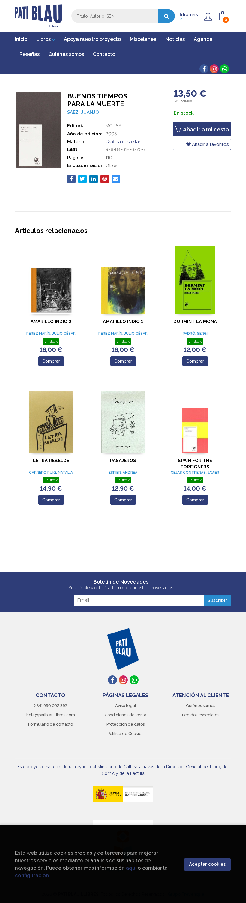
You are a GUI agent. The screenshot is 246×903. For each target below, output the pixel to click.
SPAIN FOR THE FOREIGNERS (195, 464)
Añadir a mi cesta (205, 129)
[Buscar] (166, 16)
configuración (32, 875)
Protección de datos (125, 724)
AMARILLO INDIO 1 (123, 321)
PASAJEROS (123, 460)
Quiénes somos (200, 705)
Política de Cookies (125, 733)
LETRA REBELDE (51, 460)
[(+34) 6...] (224, 68)
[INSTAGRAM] (214, 68)
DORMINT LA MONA (195, 321)
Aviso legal (125, 705)
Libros (44, 39)
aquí (131, 868)
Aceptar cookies (207, 864)
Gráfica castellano (125, 141)
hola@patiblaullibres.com (50, 715)
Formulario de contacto (50, 724)
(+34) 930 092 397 (50, 705)
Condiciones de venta (125, 715)
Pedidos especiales (200, 715)
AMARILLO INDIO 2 (51, 321)
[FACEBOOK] (204, 68)
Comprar (51, 361)
